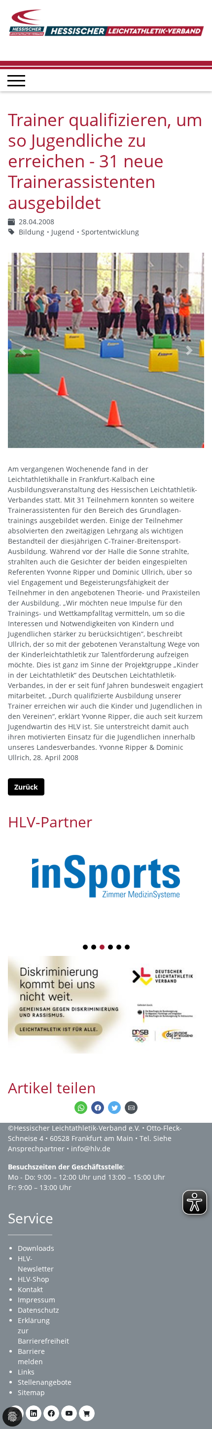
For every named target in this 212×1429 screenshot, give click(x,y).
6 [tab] (128, 948)
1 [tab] (86, 948)
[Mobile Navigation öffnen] (16, 80)
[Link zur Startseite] (106, 21)
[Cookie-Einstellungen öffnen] (12, 1417)
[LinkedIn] (33, 1413)
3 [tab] (103, 948)
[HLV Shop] (87, 1413)
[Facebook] (51, 1413)
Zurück (26, 787)
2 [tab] (94, 948)
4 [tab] (111, 948)
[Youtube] (69, 1413)
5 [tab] (119, 948)
